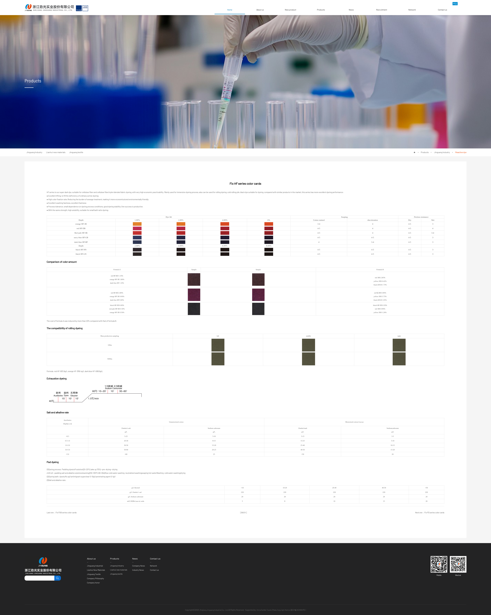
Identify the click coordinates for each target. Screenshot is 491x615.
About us (260, 9)
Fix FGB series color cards (66, 512)
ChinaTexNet (261, 610)
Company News (138, 566)
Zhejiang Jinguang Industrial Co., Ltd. (214, 610)
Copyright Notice (283, 610)
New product (290, 9)
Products (321, 9)
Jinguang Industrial (95, 566)
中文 (455, 3)
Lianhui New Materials (96, 570)
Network (412, 9)
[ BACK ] (243, 512)
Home (229, 9)
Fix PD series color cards (434, 512)
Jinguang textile (116, 574)
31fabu (274, 610)
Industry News (138, 570)
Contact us (442, 9)
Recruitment (381, 9)
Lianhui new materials (118, 570)
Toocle (269, 610)
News (351, 9)
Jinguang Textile (94, 574)
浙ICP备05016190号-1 (298, 610)
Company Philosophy (95, 578)
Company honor (93, 582)
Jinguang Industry (442, 152)
